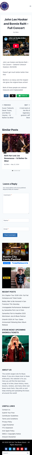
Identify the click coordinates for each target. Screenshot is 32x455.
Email (6, 229)
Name (6, 220)
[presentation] (16, 143)
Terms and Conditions (10, 419)
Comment (8, 195)
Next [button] (26, 284)
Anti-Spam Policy (8, 431)
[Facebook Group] (25, 449)
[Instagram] (14, 449)
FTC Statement (7, 428)
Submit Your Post (8, 413)
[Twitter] (10, 449)
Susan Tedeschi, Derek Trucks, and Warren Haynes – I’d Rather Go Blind (8, 111)
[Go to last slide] (5, 151)
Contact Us (6, 410)
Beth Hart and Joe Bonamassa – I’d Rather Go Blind (15, 158)
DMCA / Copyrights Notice (11, 434)
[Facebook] (6, 449)
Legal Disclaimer (8, 425)
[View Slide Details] (16, 277)
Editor (7, 164)
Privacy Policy (7, 422)
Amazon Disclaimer (9, 437)
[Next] (27, 151)
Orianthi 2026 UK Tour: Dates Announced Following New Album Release (14, 322)
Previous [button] (22, 284)
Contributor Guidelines (10, 416)
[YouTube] (22, 449)
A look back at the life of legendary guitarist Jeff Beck (25, 111)
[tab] (12, 170)
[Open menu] (30, 6)
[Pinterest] (18, 449)
